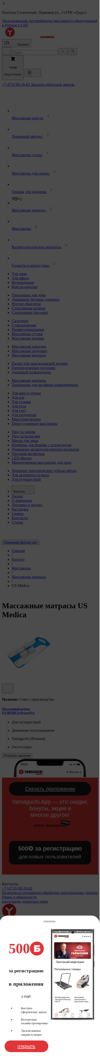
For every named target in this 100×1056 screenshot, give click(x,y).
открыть (26, 1046)
